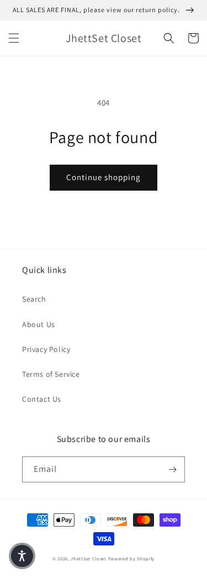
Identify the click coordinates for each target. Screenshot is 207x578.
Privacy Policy (46, 349)
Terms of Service (51, 374)
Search (34, 299)
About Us (38, 324)
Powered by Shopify (131, 558)
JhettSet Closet (89, 558)
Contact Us (41, 399)
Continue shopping (103, 177)
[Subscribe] (172, 469)
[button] (14, 38)
